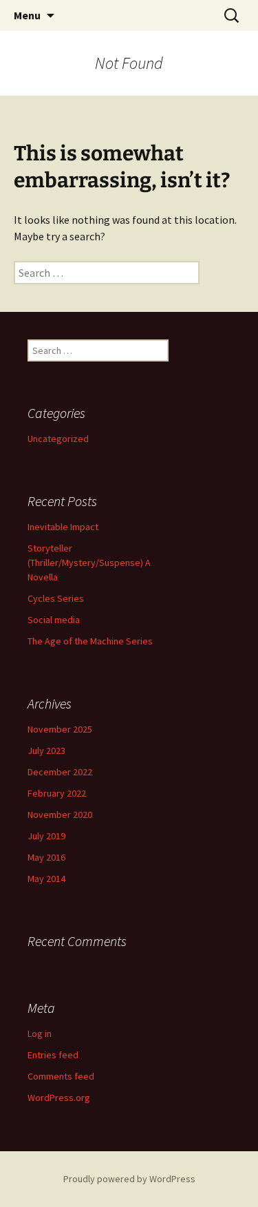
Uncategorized (58, 438)
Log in (40, 1033)
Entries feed (53, 1055)
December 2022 (60, 772)
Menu (27, 15)
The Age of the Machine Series (90, 641)
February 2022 (57, 793)
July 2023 (46, 750)
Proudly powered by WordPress (129, 1179)
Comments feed (61, 1076)
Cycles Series (56, 598)
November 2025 (60, 729)
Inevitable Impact (63, 527)
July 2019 (46, 836)
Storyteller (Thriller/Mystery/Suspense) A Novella (89, 562)
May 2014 (46, 878)
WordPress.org (59, 1097)
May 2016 (46, 857)
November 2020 (60, 814)
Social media (54, 619)
